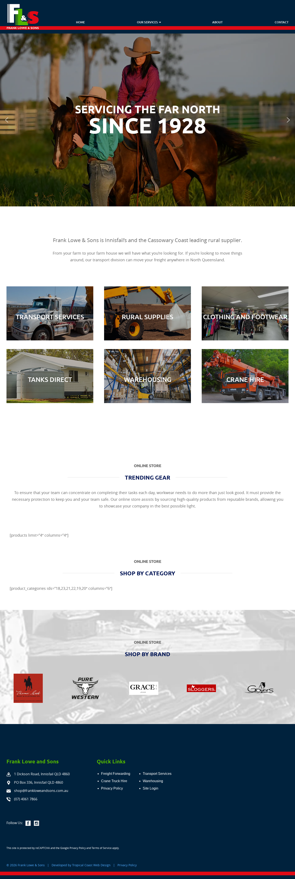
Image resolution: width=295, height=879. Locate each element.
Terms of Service (102, 848)
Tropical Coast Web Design (91, 865)
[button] (6, 119)
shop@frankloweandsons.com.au (41, 790)
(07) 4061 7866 (25, 799)
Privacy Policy (78, 848)
